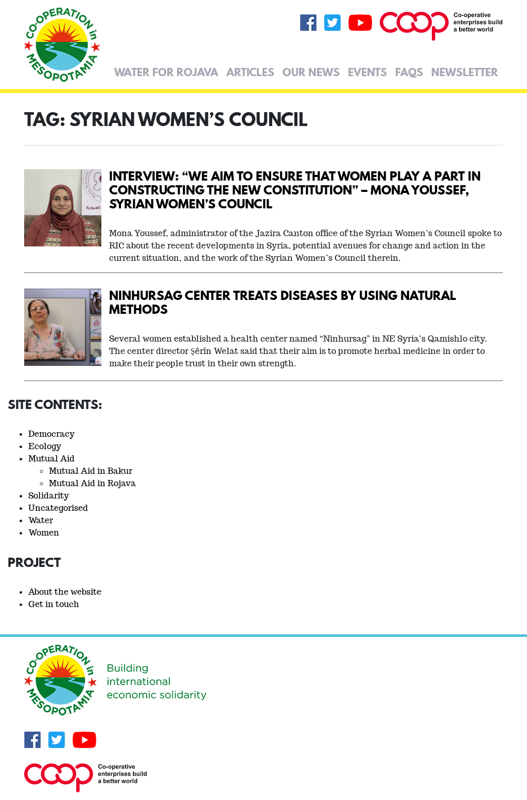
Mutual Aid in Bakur (90, 471)
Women (43, 532)
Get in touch (53, 604)
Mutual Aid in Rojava (92, 483)
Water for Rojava (166, 72)
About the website (64, 591)
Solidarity (48, 495)
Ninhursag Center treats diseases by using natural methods (282, 302)
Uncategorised (58, 508)
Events (367, 72)
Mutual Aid (51, 458)
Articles (250, 72)
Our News (311, 72)
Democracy (51, 434)
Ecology (44, 446)
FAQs (409, 72)
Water (40, 520)
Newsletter (464, 72)
